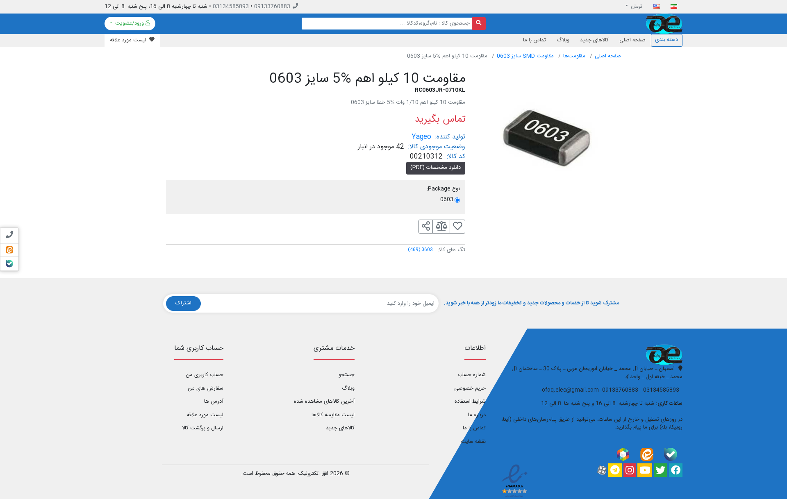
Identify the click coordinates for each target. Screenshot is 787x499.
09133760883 (272, 6)
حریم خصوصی (470, 388)
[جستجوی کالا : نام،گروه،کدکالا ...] (479, 23)
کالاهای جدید (594, 40)
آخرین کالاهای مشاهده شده (324, 401)
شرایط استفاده (470, 401)
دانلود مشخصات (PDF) (435, 167)
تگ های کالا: (451, 250)
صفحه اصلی (632, 40)
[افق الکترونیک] (664, 23)
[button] (426, 227)
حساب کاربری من (204, 374)
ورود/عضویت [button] (130, 23)
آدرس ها (213, 401)
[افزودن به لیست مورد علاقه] (457, 227)
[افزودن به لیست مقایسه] (441, 227)
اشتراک (183, 303)
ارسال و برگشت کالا (202, 428)
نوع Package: (443, 189)
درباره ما (477, 415)
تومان (636, 6)
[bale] (670, 454)
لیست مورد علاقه (205, 415)
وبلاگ (563, 40)
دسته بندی (666, 39)
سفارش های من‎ (205, 388)
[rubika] (623, 454)
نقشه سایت (473, 441)
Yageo (421, 137)
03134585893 (231, 6)
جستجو (347, 374)
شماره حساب (472, 374)
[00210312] (549, 142)
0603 (420, 250)
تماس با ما (534, 40)
